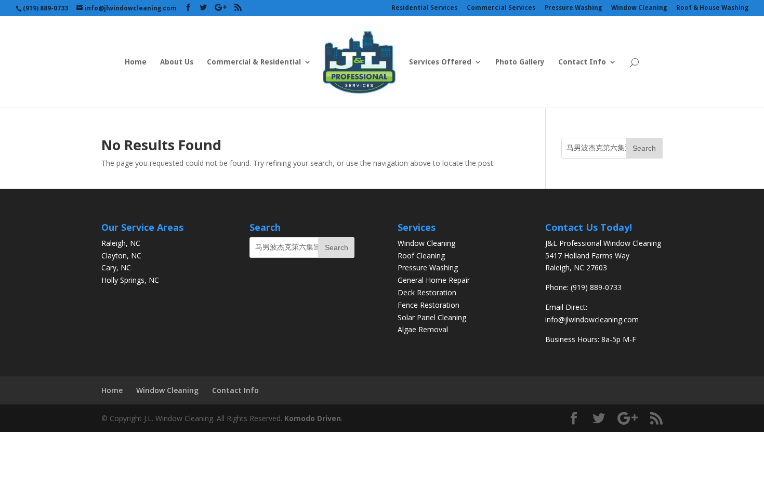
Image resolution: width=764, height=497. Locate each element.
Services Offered (440, 62)
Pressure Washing (573, 8)
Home (136, 62)
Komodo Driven (312, 418)
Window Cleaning (639, 8)
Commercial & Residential (254, 62)
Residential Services (424, 8)
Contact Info (582, 62)
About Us (176, 62)
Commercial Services (501, 8)
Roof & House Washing (712, 8)
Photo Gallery (520, 62)
